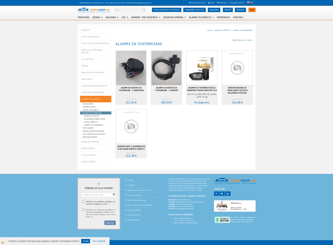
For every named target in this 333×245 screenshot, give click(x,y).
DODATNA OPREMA (173, 17)
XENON (96, 17)
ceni (243, 40)
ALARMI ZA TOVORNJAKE (92, 113)
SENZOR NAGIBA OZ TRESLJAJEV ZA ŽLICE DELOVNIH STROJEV (237, 90)
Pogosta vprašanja (134, 210)
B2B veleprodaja (133, 220)
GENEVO (240, 9)
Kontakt (238, 17)
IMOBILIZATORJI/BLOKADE (93, 131)
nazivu (249, 40)
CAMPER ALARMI (89, 107)
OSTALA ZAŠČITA (90, 122)
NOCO (228, 9)
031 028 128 (180, 204)
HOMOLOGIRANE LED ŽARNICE (167, 9)
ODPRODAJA (223, 17)
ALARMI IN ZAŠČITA (223, 30)
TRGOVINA (83, 17)
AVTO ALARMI (88, 104)
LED (124, 17)
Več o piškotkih (99, 241)
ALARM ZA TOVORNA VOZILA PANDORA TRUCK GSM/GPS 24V (202, 89)
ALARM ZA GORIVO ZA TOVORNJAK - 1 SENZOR (166, 89)
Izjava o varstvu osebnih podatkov (139, 205)
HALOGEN (111, 17)
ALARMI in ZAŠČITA (200, 17)
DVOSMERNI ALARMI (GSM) (94, 119)
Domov (209, 30)
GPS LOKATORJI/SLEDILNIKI (94, 134)
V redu (85, 241)
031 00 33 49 (181, 206)
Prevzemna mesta (134, 215)
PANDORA (214, 9)
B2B (252, 9)
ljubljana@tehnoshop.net (142, 3)
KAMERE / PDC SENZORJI (144, 17)
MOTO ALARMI (88, 128)
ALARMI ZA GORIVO (91, 116)
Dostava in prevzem (134, 195)
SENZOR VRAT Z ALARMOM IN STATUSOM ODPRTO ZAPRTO (131, 147)
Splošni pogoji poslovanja (136, 200)
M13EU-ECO (194, 9)
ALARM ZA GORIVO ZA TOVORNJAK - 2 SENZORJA (131, 89)
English (251, 3)
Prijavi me (110, 222)
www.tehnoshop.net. (176, 188)
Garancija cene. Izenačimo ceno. (139, 190)
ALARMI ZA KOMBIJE (91, 110)
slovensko (248, 3)
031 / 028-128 (127, 3)
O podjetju (131, 185)
